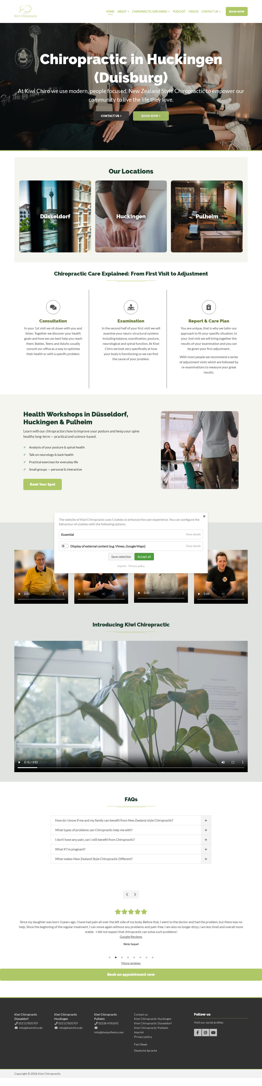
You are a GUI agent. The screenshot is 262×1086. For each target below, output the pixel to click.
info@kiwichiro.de (30, 1027)
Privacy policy (137, 566)
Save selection (121, 557)
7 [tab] (146, 957)
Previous (127, 894)
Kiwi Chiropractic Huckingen (152, 1018)
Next (135, 894)
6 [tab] (140, 957)
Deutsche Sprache (145, 1050)
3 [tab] (129, 146)
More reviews (131, 963)
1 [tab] (117, 146)
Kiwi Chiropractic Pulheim (151, 1027)
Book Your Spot (42, 484)
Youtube (213, 1032)
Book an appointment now (131, 974)
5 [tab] (134, 957)
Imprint (121, 566)
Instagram (205, 1032)
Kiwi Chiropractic (25, 11)
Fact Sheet (140, 1044)
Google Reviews (131, 936)
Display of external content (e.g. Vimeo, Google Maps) (108, 546)
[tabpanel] (131, 85)
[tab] (131, 820)
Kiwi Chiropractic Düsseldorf (153, 1023)
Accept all (144, 557)
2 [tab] (123, 146)
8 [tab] (152, 957)
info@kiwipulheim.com (109, 1032)
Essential (67, 534)
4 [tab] (128, 957)
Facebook (197, 1032)
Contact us (141, 1014)
